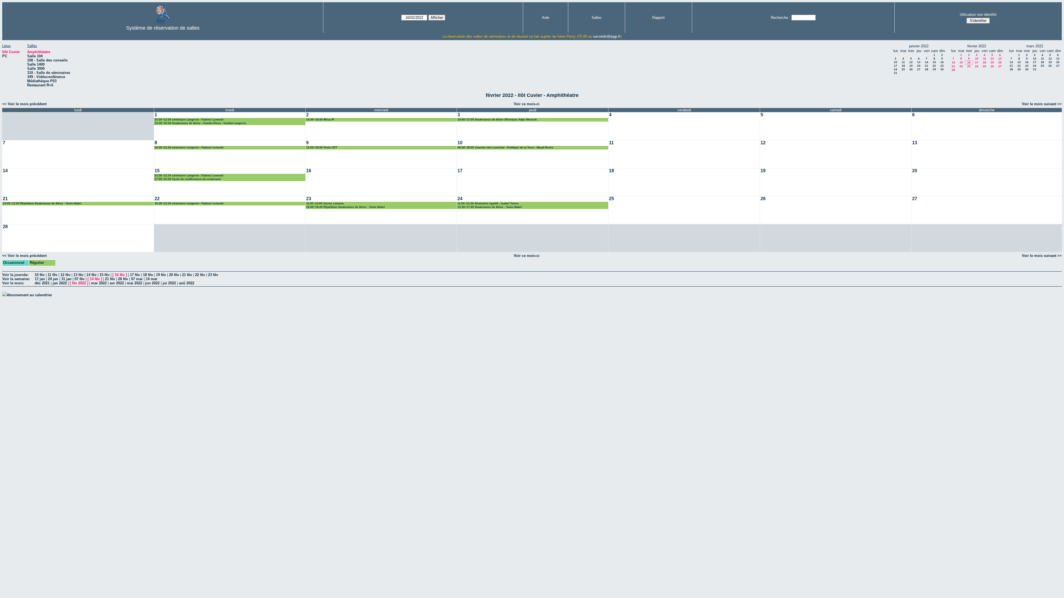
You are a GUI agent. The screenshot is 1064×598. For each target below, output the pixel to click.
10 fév (40, 275)
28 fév (123, 279)
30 (942, 69)
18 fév (148, 275)
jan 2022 (60, 283)
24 (895, 69)
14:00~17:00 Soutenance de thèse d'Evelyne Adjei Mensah (497, 119)
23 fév (213, 275)
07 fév (80, 279)
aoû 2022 (186, 283)
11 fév (52, 275)
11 (903, 62)
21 (926, 65)
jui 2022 (169, 283)
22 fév (200, 275)
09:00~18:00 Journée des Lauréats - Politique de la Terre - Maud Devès (505, 147)
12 (911, 62)
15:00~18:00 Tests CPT (321, 147)
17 (895, 65)
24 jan (53, 279)
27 (918, 69)
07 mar (137, 279)
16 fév (120, 275)
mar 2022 (99, 283)
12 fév (65, 275)
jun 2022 (152, 283)
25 (903, 69)
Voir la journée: (15, 275)
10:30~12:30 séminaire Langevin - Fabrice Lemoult (189, 119)
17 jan (40, 279)
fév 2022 (79, 283)
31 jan (66, 279)
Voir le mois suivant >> (1042, 104)
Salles (597, 18)
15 (934, 62)
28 (926, 69)
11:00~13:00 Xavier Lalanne (325, 203)
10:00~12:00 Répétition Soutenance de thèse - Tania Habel (42, 203)
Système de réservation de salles (163, 28)
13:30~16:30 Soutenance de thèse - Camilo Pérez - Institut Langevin (200, 123)
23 (942, 65)
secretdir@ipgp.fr (606, 36)
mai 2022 (134, 283)
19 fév (161, 275)
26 (911, 69)
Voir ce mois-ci (526, 104)
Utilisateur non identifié (978, 14)
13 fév (78, 275)
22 (934, 65)
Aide (545, 18)
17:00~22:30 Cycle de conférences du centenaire (188, 179)
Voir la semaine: (16, 279)
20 (918, 65)
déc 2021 (42, 283)
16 (942, 62)
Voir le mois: (13, 283)
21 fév (187, 275)
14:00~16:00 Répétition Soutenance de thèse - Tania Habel (345, 206)
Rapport (658, 18)
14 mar (151, 279)
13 (918, 62)
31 (895, 72)
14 (926, 62)
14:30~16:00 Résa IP (320, 119)
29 (934, 69)
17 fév (135, 275)
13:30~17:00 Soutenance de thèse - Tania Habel (489, 206)
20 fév (174, 275)
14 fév (91, 275)
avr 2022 (117, 283)
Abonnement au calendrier (29, 295)
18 (903, 65)
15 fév (104, 275)
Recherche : (780, 18)
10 (895, 62)
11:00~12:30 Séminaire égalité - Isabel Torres (488, 203)
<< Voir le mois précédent (24, 104)
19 (911, 65)
